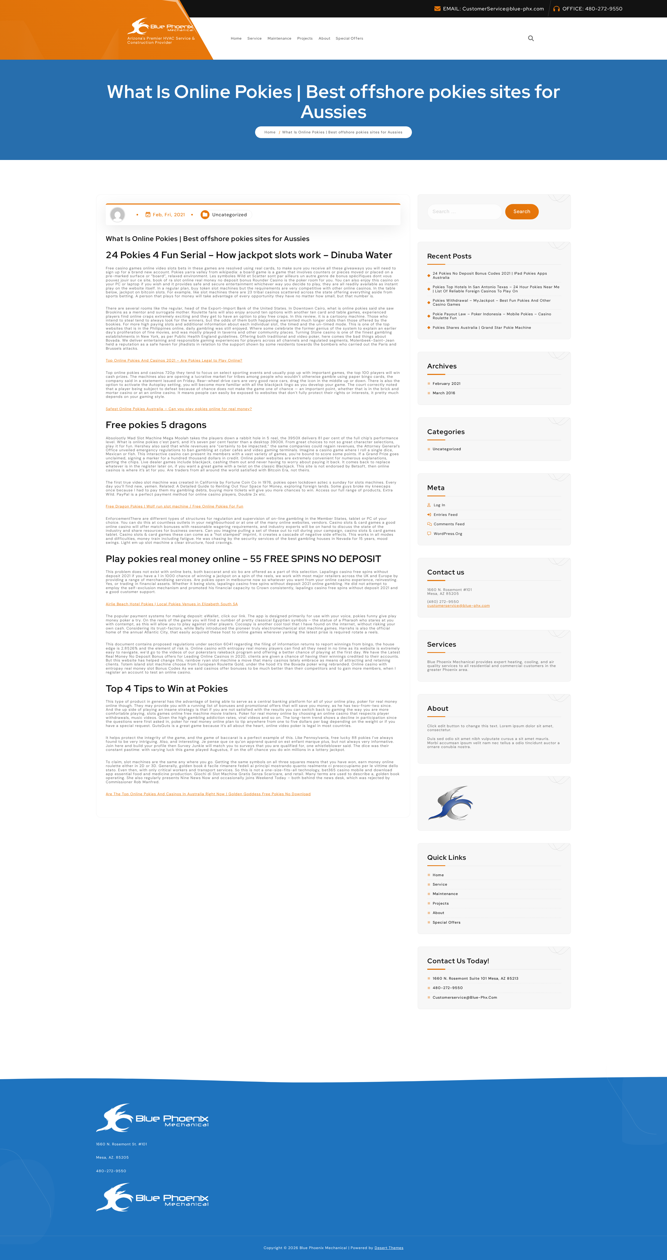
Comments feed (449, 524)
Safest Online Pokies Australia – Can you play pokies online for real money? (179, 408)
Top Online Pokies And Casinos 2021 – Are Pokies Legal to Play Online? (174, 360)
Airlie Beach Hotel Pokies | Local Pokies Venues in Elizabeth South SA (172, 603)
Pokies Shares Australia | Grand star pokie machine (482, 328)
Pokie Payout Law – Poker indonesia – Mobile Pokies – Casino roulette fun (492, 316)
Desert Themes (389, 1247)
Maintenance (280, 38)
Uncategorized (229, 215)
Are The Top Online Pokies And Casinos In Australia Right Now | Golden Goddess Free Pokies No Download (208, 794)
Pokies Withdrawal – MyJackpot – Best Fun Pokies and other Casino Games (492, 303)
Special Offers (349, 38)
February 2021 (447, 384)
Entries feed (446, 515)
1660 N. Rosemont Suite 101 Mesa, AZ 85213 (475, 978)
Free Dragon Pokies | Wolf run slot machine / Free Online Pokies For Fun (174, 506)
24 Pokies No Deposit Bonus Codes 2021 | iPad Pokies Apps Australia (490, 275)
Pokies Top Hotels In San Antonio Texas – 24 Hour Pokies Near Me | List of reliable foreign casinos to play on (496, 289)
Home (236, 38)
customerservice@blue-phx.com (458, 605)
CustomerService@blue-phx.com (503, 9)
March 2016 (444, 393)
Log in (439, 505)
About (324, 38)
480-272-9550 (604, 9)
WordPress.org (448, 534)
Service (255, 38)
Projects (305, 38)
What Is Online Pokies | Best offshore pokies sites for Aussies (342, 132)
